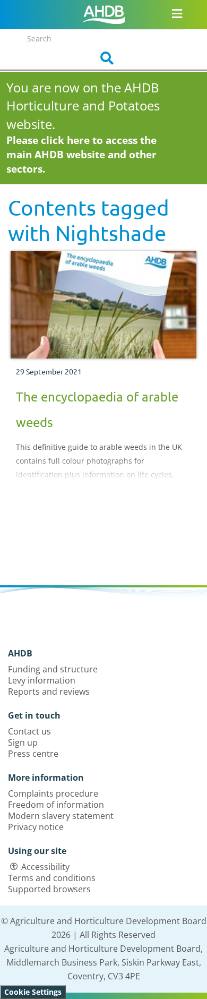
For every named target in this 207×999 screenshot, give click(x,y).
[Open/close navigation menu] (177, 13)
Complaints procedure (53, 793)
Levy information (41, 680)
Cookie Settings (33, 992)
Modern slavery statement (61, 816)
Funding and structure (53, 669)
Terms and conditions (52, 878)
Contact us (29, 731)
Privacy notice (36, 827)
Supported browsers (49, 889)
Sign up (23, 742)
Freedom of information (56, 804)
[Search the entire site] (103, 58)
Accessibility (45, 867)
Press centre (33, 753)
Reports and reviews (49, 691)
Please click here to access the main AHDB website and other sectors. (81, 154)
